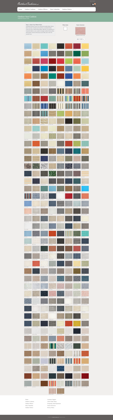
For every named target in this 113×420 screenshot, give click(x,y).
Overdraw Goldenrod (68, 319)
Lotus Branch (59, 274)
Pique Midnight (67, 229)
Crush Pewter (59, 304)
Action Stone (75, 139)
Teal (49, 79)
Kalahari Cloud (51, 259)
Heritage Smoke (34, 259)
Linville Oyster (67, 311)
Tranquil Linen (34, 349)
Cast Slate (50, 94)
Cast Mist (25, 94)
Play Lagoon (51, 379)
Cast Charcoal (75, 199)
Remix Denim (51, 341)
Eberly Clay (58, 289)
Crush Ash (50, 304)
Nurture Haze (67, 259)
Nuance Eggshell (84, 371)
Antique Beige (34, 49)
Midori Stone (42, 199)
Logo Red (58, 64)
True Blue (66, 79)
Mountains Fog (26, 281)
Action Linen (67, 139)
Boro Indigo (42, 289)
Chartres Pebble (26, 124)
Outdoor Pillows (43, 9)
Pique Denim (51, 229)
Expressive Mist (51, 364)
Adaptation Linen (43, 184)
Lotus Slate (83, 274)
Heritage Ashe (59, 124)
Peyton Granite (51, 109)
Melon (74, 64)
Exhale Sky (42, 364)
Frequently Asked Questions (54, 403)
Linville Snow (83, 311)
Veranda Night (42, 169)
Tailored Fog (83, 169)
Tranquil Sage (59, 386)
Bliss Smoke (75, 244)
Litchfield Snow (51, 319)
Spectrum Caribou (51, 154)
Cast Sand (83, 349)
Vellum (82, 79)
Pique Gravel (59, 229)
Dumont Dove (75, 304)
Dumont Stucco (42, 311)
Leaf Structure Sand (43, 274)
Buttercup (82, 49)
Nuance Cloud (67, 371)
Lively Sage (50, 334)
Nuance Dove (75, 371)
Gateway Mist (67, 109)
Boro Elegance (34, 289)
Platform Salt (59, 199)
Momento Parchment (43, 371)
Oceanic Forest (34, 169)
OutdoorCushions (27, 4)
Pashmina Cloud (84, 319)
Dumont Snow (34, 311)
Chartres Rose (26, 214)
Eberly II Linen (67, 289)
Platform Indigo (51, 199)
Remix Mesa (59, 341)
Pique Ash (33, 229)
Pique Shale (83, 229)
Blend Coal (58, 184)
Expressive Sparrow (60, 364)
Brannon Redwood (68, 94)
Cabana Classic (75, 109)
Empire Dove (42, 124)
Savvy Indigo (75, 169)
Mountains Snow (51, 281)
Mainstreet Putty (59, 334)
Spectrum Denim (59, 154)
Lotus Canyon (67, 274)
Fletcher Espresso (27, 169)
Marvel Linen (83, 334)
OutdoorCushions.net (55, 417)
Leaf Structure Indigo (35, 274)
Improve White (34, 334)
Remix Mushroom (68, 341)
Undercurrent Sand (84, 386)
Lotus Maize (75, 274)
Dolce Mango (83, 94)
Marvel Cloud (67, 334)
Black (58, 49)
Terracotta (58, 79)
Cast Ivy (74, 349)
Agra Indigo (42, 244)
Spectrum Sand (34, 154)
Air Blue (25, 49)
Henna (33, 64)
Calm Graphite (59, 349)
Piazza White (26, 229)
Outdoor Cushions (30, 9)
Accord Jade (51, 139)
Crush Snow (67, 304)
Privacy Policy (50, 407)
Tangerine (25, 79)
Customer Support (51, 399)
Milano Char (34, 109)
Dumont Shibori (26, 311)
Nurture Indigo (75, 259)
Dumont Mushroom (84, 304)
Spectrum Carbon (43, 154)
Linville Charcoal (51, 311)
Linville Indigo (59, 311)
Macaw (66, 64)
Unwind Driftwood (59, 394)
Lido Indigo (26, 109)
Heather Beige (26, 64)
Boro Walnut (51, 289)
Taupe (33, 79)
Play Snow (34, 386)
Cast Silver (42, 94)
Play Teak (42, 386)
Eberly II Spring (75, 289)
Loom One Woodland (60, 319)
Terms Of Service (51, 405)
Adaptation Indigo (35, 184)
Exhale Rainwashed (35, 364)
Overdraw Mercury (76, 319)
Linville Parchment (76, 311)
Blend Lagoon (75, 184)
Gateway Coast (67, 364)
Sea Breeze (26, 184)
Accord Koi (34, 124)
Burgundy (74, 49)
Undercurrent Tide (76, 281)
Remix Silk (75, 341)
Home (20, 9)
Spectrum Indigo (67, 154)
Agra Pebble (51, 244)
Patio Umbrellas (55, 9)
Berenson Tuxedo (60, 94)
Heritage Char (67, 124)
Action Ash (58, 139)
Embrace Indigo (83, 244)
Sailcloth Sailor (42, 139)
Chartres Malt (51, 169)
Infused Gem (42, 259)
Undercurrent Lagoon (60, 281)
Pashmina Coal (75, 214)
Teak (41, 79)
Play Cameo (42, 379)
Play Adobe (26, 379)
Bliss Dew (25, 244)
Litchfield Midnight (27, 319)
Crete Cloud (50, 214)
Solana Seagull (59, 109)
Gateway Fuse (26, 199)
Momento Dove (34, 371)
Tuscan (74, 79)
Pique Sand (75, 229)
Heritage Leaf (75, 124)
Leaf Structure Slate (52, 274)
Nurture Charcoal (59, 259)
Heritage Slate (26, 259)
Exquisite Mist (34, 304)
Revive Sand (83, 341)
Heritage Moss (83, 124)
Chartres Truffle (43, 214)
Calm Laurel (67, 349)
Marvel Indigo (75, 334)
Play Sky (25, 386)
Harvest (82, 364)
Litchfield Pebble (34, 319)
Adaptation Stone (51, 184)
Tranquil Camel (26, 349)
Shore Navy (42, 304)
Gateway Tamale (76, 364)
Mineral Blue (83, 64)
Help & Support (92, 1)
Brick (66, 49)
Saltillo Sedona (51, 386)
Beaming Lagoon (51, 349)
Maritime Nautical (67, 169)
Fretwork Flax (51, 124)
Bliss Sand (66, 244)
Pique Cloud (42, 229)
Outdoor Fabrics (67, 9)
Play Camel (34, 379)
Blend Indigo (67, 184)
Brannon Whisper (76, 94)
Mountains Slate (43, 281)
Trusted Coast (67, 386)
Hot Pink (41, 64)
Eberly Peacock (83, 289)
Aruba (41, 49)
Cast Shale (34, 94)
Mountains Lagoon (60, 371)
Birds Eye (50, 49)
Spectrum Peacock (76, 154)
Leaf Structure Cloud (27, 371)
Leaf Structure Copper (27, 274)
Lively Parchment (43, 334)
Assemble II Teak (43, 349)
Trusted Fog (75, 386)
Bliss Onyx (58, 244)
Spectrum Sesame (84, 154)
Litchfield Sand (42, 319)
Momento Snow (51, 371)
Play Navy (66, 379)
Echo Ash (82, 139)
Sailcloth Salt (26, 139)
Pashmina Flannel (84, 214)
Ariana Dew (26, 289)
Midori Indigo (34, 199)
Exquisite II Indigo (27, 304)
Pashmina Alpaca (67, 214)
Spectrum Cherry (67, 199)
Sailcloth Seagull (34, 139)
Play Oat (74, 379)
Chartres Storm (59, 169)
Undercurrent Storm (68, 281)
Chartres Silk (34, 214)
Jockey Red (51, 64)
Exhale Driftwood (26, 364)
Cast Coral (83, 199)
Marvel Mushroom (27, 341)
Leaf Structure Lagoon (84, 281)
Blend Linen (83, 184)
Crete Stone (59, 214)
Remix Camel (42, 341)
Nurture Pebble (83, 259)
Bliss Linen (34, 244)
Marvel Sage (34, 341)
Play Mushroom (59, 379)
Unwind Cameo (51, 394)
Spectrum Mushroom (27, 154)
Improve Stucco (26, 334)
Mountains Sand (34, 281)
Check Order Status (52, 401)
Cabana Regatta (84, 109)
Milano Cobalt (42, 109)
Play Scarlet (83, 379)
